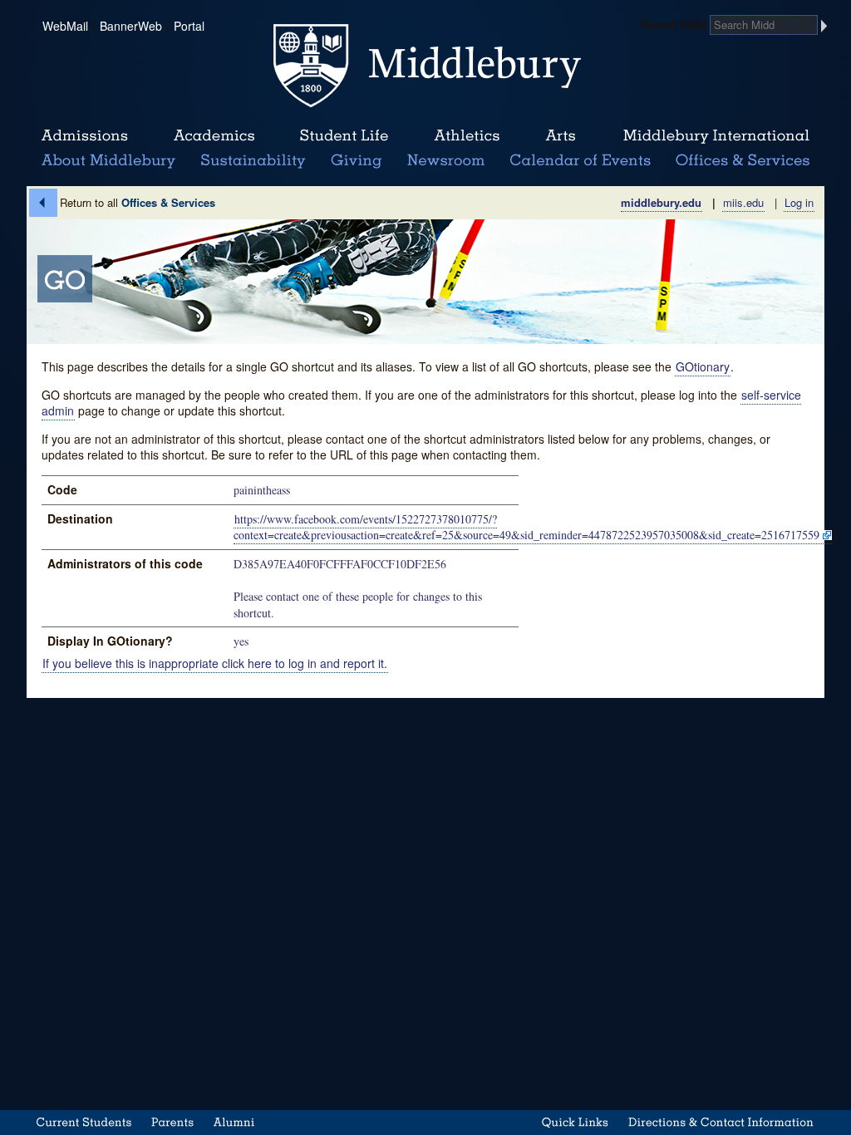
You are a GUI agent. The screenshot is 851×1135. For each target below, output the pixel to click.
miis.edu (743, 202)
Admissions (85, 136)
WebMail (65, 25)
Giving (353, 161)
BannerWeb (131, 25)
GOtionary (703, 366)
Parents (172, 1122)
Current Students (84, 1122)
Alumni (234, 1122)
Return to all (137, 202)
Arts (560, 136)
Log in (799, 202)
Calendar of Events (583, 161)
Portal (189, 25)
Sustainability (251, 161)
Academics (214, 136)
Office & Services (743, 161)
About (108, 161)
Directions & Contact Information (721, 1122)
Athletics (466, 136)
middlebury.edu (661, 202)
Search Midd (673, 24)
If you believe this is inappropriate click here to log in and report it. (214, 663)
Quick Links (576, 1122)
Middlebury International (716, 136)
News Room (446, 161)
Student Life (344, 136)
